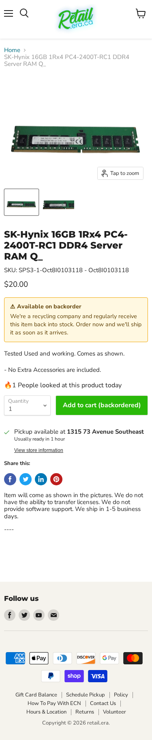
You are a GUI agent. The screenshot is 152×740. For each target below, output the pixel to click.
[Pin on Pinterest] (56, 479)
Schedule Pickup (85, 695)
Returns (84, 712)
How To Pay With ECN (54, 703)
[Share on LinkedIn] (41, 479)
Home (12, 50)
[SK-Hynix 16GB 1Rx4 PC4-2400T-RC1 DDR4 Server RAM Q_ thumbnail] (21, 202)
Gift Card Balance (36, 695)
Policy (121, 695)
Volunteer (114, 712)
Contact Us (103, 703)
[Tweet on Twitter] (25, 479)
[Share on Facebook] (10, 479)
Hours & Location (46, 712)
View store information (38, 450)
